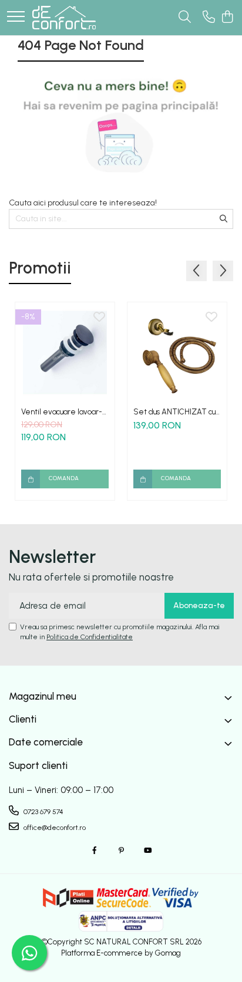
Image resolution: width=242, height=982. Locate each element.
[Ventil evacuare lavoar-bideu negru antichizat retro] (65, 352)
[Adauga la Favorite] (99, 317)
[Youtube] (147, 851)
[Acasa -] (64, 17)
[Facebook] (94, 851)
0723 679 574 (42, 812)
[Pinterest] (121, 851)
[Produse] (16, 17)
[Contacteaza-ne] (209, 18)
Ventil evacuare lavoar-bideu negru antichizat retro (61, 411)
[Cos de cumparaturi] (227, 18)
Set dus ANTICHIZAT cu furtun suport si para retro (176, 411)
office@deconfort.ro (54, 828)
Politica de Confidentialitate (89, 637)
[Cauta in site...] (185, 18)
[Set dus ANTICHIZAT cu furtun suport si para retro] (177, 352)
